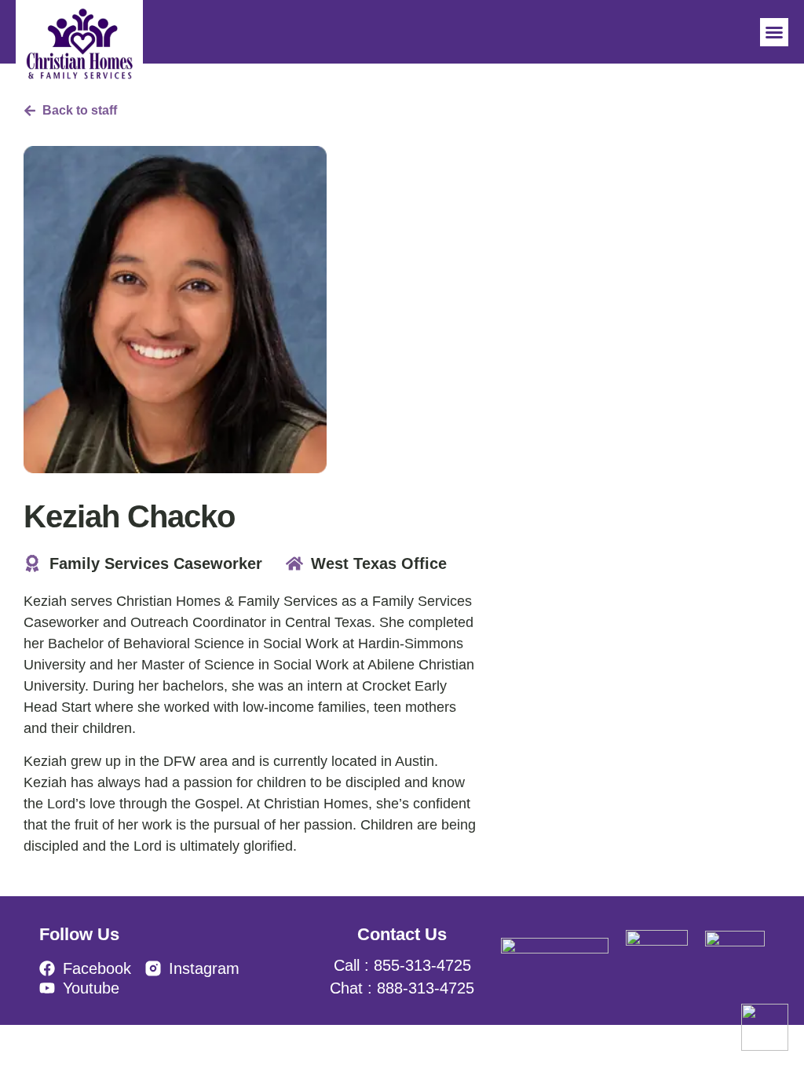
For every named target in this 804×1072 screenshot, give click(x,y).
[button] (774, 32)
